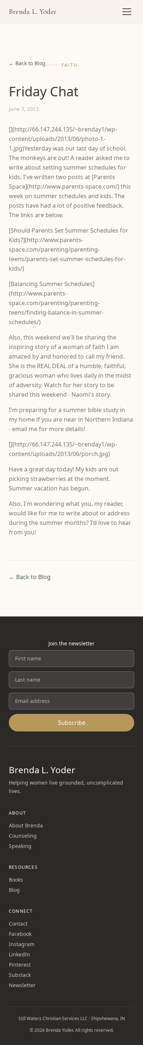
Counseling (23, 835)
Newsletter (22, 985)
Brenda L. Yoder (33, 11)
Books (16, 879)
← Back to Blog (27, 63)
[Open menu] (127, 11)
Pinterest (20, 964)
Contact (18, 923)
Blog (14, 889)
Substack (20, 974)
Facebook (20, 933)
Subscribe (71, 723)
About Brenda (26, 825)
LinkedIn (19, 954)
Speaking (20, 845)
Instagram (21, 944)
